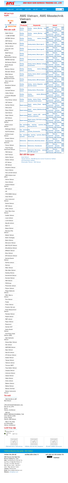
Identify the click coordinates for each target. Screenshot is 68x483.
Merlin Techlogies (10, 237)
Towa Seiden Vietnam (11, 368)
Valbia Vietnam (9, 378)
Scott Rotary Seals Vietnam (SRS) (9, 334)
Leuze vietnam (9, 218)
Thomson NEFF (9, 365)
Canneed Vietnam (10, 90)
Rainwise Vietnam (10, 314)
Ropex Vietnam (9, 321)
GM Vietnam (8, 165)
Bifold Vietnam (9, 74)
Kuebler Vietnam (9, 215)
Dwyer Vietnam (9, 115)
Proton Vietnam (9, 304)
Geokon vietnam (9, 160)
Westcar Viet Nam (10, 388)
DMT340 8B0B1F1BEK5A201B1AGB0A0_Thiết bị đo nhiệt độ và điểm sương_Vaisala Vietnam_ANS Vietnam (14, 416)
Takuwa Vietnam (9, 360)
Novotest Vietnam (10, 278)
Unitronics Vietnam (10, 373)
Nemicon (7, 265)
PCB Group (8, 283)
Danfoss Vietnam (9, 105)
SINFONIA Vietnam (10, 347)
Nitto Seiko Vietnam (10, 270)
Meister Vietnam (9, 235)
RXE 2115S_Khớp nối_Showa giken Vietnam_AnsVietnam (9, 423)
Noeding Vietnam (9, 273)
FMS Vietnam (8, 152)
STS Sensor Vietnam (10, 355)
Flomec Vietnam (9, 145)
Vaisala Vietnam (9, 375)
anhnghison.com (13, 472)
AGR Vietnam (8, 41)
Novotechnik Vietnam (10, 275)
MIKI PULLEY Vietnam (11, 245)
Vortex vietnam (9, 381)
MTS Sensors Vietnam (11, 256)
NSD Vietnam (8, 280)
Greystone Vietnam (10, 167)
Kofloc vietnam (9, 208)
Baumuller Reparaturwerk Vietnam (10, 56)
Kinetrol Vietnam (9, 203)
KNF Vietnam (8, 206)
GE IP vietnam (9, 154)
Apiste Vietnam (9, 33)
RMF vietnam (8, 319)
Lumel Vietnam (9, 220)
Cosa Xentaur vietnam (11, 100)
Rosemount (8, 324)
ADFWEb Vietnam (10, 38)
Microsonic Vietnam (10, 243)
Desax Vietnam (9, 110)
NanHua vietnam (9, 262)
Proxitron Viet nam (10, 307)
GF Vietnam (8, 162)
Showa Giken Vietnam (11, 342)
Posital (7, 302)
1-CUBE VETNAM (10, 36)
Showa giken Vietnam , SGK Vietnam (31, 162)
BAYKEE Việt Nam (10, 59)
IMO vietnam (8, 189)
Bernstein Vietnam (10, 71)
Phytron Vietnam (9, 288)
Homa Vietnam (9, 182)
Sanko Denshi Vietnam (8, 330)
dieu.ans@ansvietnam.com (11, 24)
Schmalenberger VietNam (28, 160)
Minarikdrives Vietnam (11, 248)
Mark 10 (7, 225)
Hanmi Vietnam (9, 170)
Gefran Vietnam (9, 157)
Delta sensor (8, 107)
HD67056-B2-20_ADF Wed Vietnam (10, 399)
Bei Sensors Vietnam (10, 62)
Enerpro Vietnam (9, 138)
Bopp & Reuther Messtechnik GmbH (9, 77)
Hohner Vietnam (9, 179)
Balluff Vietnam (9, 53)
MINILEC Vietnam (10, 250)
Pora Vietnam (8, 299)
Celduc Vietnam (9, 93)
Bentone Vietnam (9, 69)
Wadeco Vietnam (9, 383)
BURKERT (8, 88)
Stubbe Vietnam (9, 357)
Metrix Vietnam (9, 240)
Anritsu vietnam (9, 46)
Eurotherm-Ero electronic (8, 141)
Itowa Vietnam (9, 196)
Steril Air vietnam (9, 352)
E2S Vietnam (8, 118)
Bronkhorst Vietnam (10, 85)
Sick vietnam (8, 345)
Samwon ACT (9, 327)
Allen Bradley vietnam (11, 43)
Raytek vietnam (9, 316)
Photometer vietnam (10, 286)
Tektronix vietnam (10, 363)
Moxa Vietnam (9, 253)
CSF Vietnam (8, 102)
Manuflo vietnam (9, 223)
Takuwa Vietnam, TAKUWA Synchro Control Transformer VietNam (38, 159)
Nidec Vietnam (9, 267)
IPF (6, 191)
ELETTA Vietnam (9, 131)
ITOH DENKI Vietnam (11, 194)
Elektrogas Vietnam (10, 129)
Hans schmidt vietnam (11, 172)
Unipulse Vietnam (10, 370)
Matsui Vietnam (9, 228)
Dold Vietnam (8, 113)
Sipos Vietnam (9, 350)
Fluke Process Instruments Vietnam (9, 148)
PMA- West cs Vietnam (8, 296)
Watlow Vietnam (9, 386)
